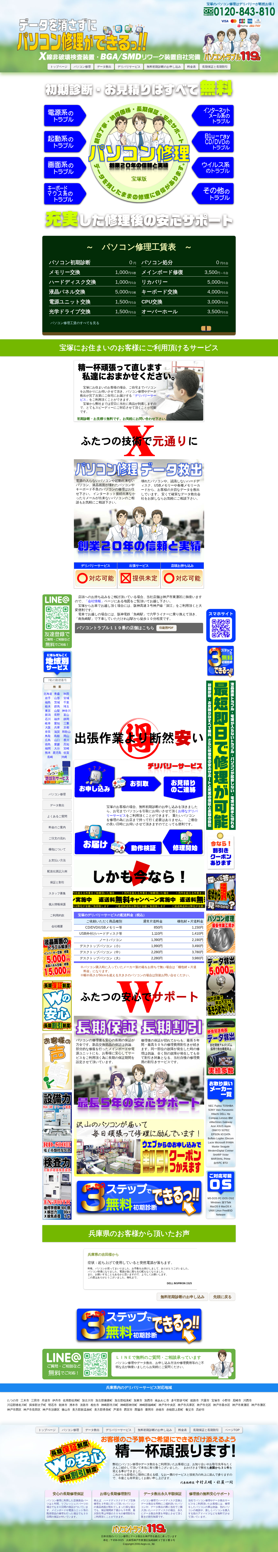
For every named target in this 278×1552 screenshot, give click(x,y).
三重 (66, 723)
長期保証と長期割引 (215, 66)
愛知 (57, 723)
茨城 (57, 702)
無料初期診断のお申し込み (164, 66)
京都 (66, 727)
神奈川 (66, 710)
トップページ (58, 66)
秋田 (66, 693)
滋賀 (57, 731)
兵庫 (57, 727)
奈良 (48, 731)
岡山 (66, 736)
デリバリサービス (129, 66)
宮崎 (66, 748)
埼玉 (66, 706)
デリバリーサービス (118, 1430)
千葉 (66, 702)
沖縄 (64, 757)
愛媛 (57, 744)
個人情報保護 (57, 904)
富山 (66, 714)
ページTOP (232, 1430)
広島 (48, 740)
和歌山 (66, 731)
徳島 (48, 744)
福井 (57, 719)
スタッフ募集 (57, 893)
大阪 (48, 727)
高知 (66, 744)
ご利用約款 (57, 915)
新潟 (48, 714)
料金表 (191, 66)
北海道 (48, 693)
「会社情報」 (94, 601)
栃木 (48, 706)
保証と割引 (57, 882)
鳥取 (48, 736)
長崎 (50, 757)
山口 (57, 740)
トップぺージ (47, 1430)
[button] (166, 628)
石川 (48, 719)
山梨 (57, 710)
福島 (48, 702)
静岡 (66, 719)
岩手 (48, 698)
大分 (57, 748)
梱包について (57, 849)
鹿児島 (57, 752)
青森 (57, 693)
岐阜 (48, 723)
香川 (66, 740)
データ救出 (104, 66)
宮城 (66, 698)
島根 (57, 736)
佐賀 (66, 752)
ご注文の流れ (57, 838)
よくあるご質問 (57, 816)
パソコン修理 (82, 66)
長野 (57, 714)
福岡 (48, 748)
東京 (48, 710)
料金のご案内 (57, 827)
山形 (57, 698)
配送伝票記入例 (57, 871)
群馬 (57, 706)
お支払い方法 (57, 860)
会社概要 (57, 926)
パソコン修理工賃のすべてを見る (74, 323)
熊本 (48, 752)
